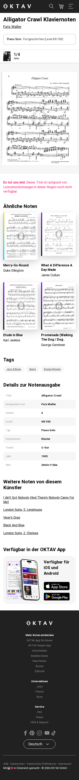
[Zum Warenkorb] (61, 6)
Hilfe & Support (39, 722)
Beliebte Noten (39, 655)
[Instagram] (39, 734)
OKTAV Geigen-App (39, 645)
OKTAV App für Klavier (39, 640)
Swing (32, 369)
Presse (40, 691)
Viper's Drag (11, 517)
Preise (39, 717)
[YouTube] (47, 734)
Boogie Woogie (52, 369)
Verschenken (39, 650)
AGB (5, 763)
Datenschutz (17, 763)
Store (39, 696)
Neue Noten (39, 660)
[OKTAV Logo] (17, 6)
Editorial (39, 671)
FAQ (39, 711)
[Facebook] (25, 734)
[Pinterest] (32, 734)
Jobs (39, 686)
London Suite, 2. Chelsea (20, 533)
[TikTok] (53, 734)
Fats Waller (12, 27)
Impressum (65, 763)
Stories (39, 666)
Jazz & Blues (13, 369)
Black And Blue (14, 525)
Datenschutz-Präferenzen (41, 763)
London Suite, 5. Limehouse (22, 510)
